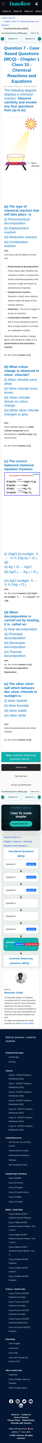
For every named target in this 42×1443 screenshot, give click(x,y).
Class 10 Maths (15, 1178)
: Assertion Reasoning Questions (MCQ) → (21, 757)
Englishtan (13, 1375)
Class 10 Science (16, 1183)
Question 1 (20, 864)
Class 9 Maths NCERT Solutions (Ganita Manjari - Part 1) (22, 1251)
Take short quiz (21, 776)
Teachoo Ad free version (19, 1151)
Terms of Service (21, 1417)
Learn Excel (14, 1348)
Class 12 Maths (15, 1197)
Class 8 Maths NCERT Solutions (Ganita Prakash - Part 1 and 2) (22, 1238)
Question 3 (20, 890)
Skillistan (12, 1160)
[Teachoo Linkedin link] (21, 1405)
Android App (14, 1057)
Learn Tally (13, 1353)
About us (15, 1415)
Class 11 (17, 11)
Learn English (14, 1343)
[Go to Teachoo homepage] (19, 3)
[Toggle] (4, 3)
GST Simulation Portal (18, 1165)
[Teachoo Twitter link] (24, 1401)
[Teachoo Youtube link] (31, 1401)
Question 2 (20, 877)
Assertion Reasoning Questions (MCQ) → (21, 961)
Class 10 (28, 11)
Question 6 (20, 929)
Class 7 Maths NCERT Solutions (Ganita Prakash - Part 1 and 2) (22, 1226)
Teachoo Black (28, 1023)
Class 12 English (16, 1202)
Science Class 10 (8, 18)
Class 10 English (16, 1188)
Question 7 (22, 944)
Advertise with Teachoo (21, 1423)
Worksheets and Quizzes (19, 1155)
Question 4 (11, 903)
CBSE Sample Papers (18, 1388)
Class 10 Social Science (19, 1192)
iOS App (12, 1062)
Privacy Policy (14, 1420)
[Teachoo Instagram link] (18, 1401)
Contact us (26, 1415)
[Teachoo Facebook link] (11, 1401)
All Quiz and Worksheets (21, 785)
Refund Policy (28, 1420)
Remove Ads (21, 767)
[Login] (36, 3)
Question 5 (11, 916)
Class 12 (6, 11)
